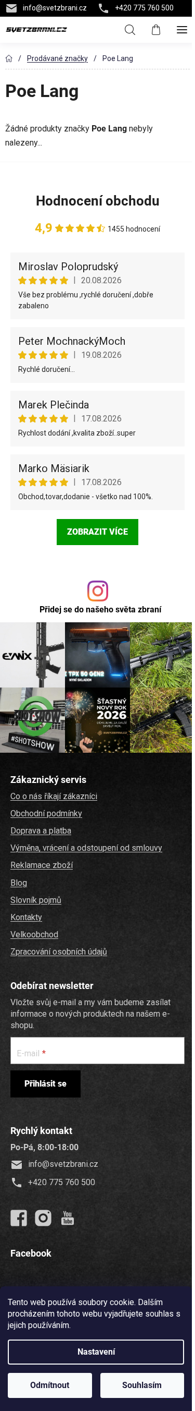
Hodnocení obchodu (98, 201)
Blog (18, 883)
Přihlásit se (45, 1084)
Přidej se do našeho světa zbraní (100, 609)
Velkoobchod (34, 934)
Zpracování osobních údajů (58, 952)
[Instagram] (43, 1218)
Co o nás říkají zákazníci (53, 796)
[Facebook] (18, 1218)
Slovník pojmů (35, 900)
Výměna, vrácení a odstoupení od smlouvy (86, 848)
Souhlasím (142, 1385)
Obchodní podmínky (46, 813)
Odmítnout (49, 1385)
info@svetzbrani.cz (55, 8)
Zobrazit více (97, 532)
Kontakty (26, 917)
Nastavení (96, 1352)
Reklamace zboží (41, 865)
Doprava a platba (40, 831)
